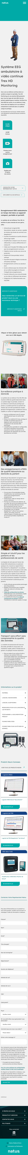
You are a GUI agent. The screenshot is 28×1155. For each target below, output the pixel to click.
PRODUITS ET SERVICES (10, 1115)
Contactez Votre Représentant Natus (10, 188)
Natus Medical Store (15, 1143)
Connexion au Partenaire (15, 1146)
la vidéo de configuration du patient (14, 597)
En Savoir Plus (8, 807)
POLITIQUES (6, 1123)
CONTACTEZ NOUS (8, 1119)
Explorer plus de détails (11, 195)
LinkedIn (14, 1134)
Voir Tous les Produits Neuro (11, 767)
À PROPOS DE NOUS (8, 1111)
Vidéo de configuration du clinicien (14, 592)
